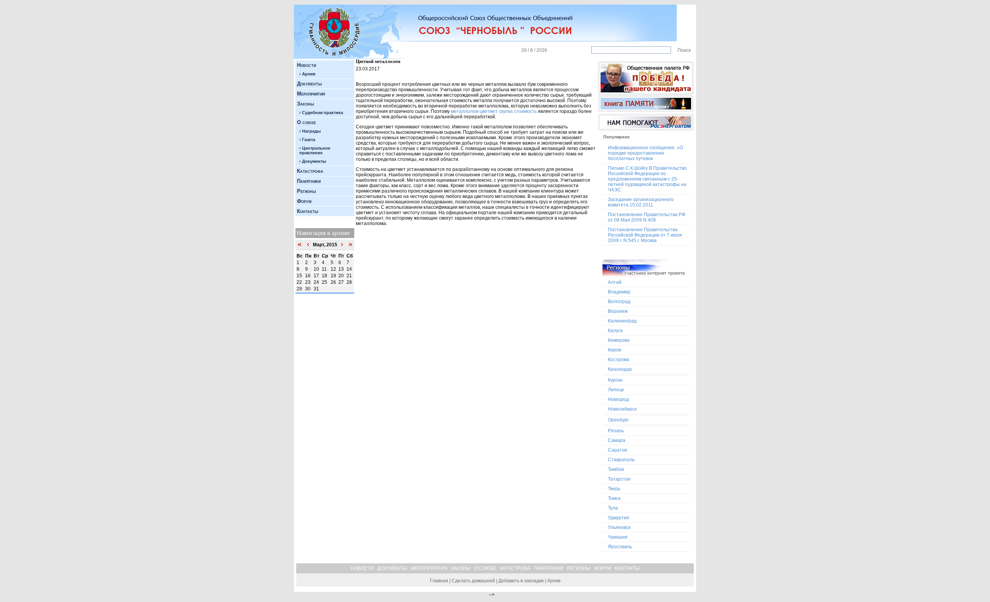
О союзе (306, 122)
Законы (305, 104)
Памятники (309, 181)
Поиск (684, 50)
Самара (616, 440)
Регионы (306, 191)
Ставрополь (621, 459)
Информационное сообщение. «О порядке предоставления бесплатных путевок (645, 153)
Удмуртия (618, 517)
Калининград (622, 321)
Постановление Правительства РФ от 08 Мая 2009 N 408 (646, 217)
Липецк (616, 389)
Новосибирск (622, 409)
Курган (615, 380)
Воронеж (618, 311)
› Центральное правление (314, 150)
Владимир (619, 292)
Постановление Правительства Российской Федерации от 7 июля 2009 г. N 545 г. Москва (645, 235)
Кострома (618, 359)
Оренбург (618, 420)
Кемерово (619, 340)
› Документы (312, 161)
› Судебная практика (321, 112)
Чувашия (618, 537)
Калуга (615, 330)
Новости (306, 65)
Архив (553, 580)
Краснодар (620, 369)
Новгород (618, 399)
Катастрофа (310, 171)
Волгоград (619, 301)
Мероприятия (311, 94)
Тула (613, 508)
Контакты (307, 211)
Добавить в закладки (521, 580)
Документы (309, 84)
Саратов (617, 450)
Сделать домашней (473, 580)
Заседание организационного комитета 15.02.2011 (641, 202)
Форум (304, 201)
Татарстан (619, 479)
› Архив (307, 74)
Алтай (614, 282)
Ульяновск (619, 527)
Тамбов (616, 469)
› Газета (307, 139)
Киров (614, 350)
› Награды (310, 131)
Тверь (614, 488)
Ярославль (620, 546)
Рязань (616, 430)
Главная (439, 580)
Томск (614, 498)
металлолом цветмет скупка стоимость (494, 111)
